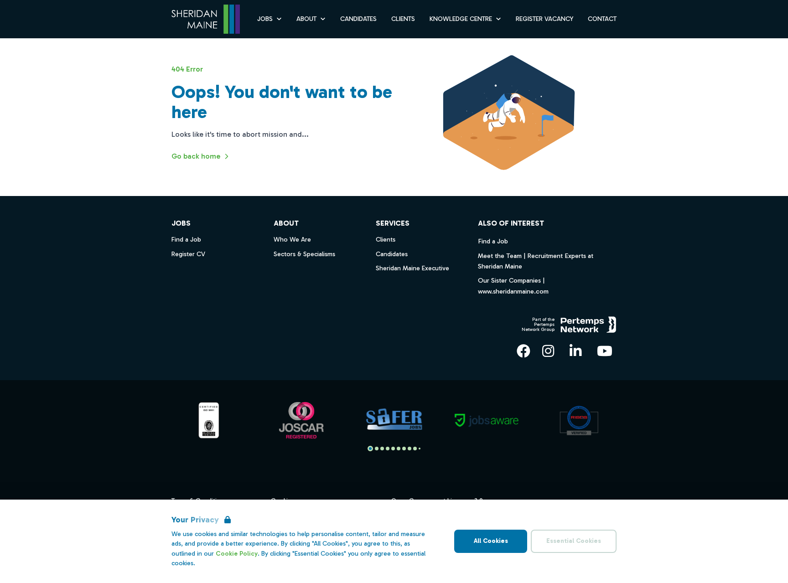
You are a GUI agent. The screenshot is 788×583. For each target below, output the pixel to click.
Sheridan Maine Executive (412, 268)
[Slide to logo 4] (393, 448)
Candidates (358, 19)
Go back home (195, 156)
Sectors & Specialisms (304, 254)
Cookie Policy (237, 553)
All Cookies (491, 541)
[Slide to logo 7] (409, 448)
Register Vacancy (544, 19)
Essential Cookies (573, 541)
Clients (403, 19)
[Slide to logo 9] (419, 448)
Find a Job (493, 241)
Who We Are (292, 239)
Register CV (188, 254)
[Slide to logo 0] (370, 448)
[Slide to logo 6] (404, 448)
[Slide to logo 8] (415, 448)
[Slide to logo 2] (382, 448)
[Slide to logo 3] (387, 448)
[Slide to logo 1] (376, 448)
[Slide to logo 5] (398, 448)
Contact (602, 19)
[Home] (205, 19)
